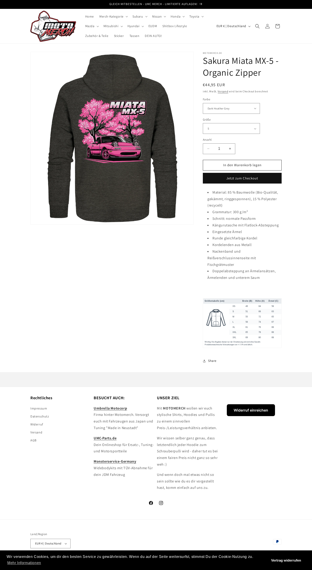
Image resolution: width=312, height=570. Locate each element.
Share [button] (212, 361)
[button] (113, 16)
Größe (207, 120)
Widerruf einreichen (251, 410)
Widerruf (36, 424)
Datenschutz (39, 416)
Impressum (38, 408)
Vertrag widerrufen (286, 560)
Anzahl (207, 140)
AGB (33, 440)
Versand (223, 91)
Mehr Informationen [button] (24, 563)
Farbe (206, 99)
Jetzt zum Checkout (242, 178)
